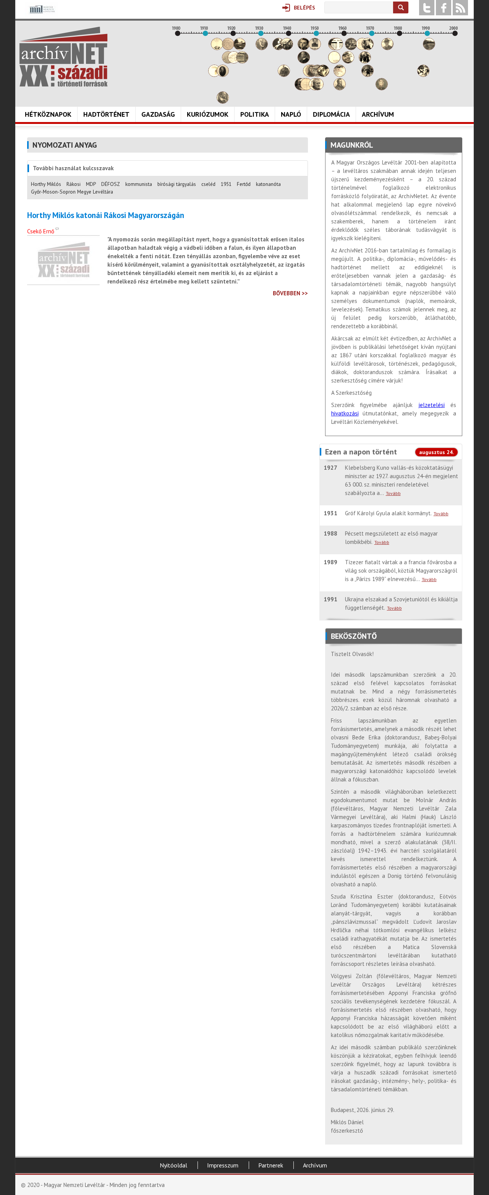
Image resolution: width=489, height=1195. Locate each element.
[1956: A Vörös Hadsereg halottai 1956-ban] (334, 61)
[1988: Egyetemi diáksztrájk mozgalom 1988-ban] (423, 74)
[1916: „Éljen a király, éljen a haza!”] (223, 101)
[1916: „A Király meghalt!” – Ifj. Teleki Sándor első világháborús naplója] (223, 74)
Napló (291, 114)
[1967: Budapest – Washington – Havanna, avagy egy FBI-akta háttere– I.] (365, 61)
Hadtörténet (106, 114)
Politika (254, 114)
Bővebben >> (290, 293)
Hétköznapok (48, 114)
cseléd (208, 184)
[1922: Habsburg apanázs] (239, 48)
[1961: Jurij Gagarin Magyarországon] (348, 61)
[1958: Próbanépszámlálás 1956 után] (340, 88)
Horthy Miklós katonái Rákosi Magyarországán (105, 215)
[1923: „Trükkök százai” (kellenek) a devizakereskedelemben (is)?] (242, 61)
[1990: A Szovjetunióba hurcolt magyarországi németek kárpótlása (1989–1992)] (429, 48)
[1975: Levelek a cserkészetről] (387, 48)
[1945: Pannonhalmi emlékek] (304, 61)
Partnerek (270, 1165)
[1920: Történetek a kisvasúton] (234, 61)
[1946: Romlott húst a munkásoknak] (306, 88)
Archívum (378, 114)
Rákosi (73, 184)
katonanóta (268, 184)
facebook (443, 7)
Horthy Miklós (46, 184)
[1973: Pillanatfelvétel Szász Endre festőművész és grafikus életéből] (382, 88)
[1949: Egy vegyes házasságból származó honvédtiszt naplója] (315, 48)
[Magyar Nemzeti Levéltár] (41, 14)
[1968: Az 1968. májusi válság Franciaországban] (367, 74)
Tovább (393, 493)
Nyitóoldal (173, 1165)
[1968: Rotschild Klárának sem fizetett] (367, 48)
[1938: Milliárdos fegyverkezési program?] (284, 74)
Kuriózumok (207, 114)
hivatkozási (345, 413)
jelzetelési (431, 405)
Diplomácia (331, 114)
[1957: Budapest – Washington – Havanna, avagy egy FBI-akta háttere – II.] (337, 48)
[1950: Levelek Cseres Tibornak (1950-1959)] (317, 88)
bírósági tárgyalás (176, 184)
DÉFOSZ (110, 184)
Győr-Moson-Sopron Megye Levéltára (72, 191)
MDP (91, 184)
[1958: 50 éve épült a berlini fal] (340, 74)
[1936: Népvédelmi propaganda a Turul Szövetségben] (278, 48)
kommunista (138, 184)
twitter (426, 7)
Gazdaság (158, 114)
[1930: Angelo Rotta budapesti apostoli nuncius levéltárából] (262, 48)
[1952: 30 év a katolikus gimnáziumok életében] (323, 74)
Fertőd (244, 184)
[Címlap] (63, 56)
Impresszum (222, 1165)
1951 (226, 184)
